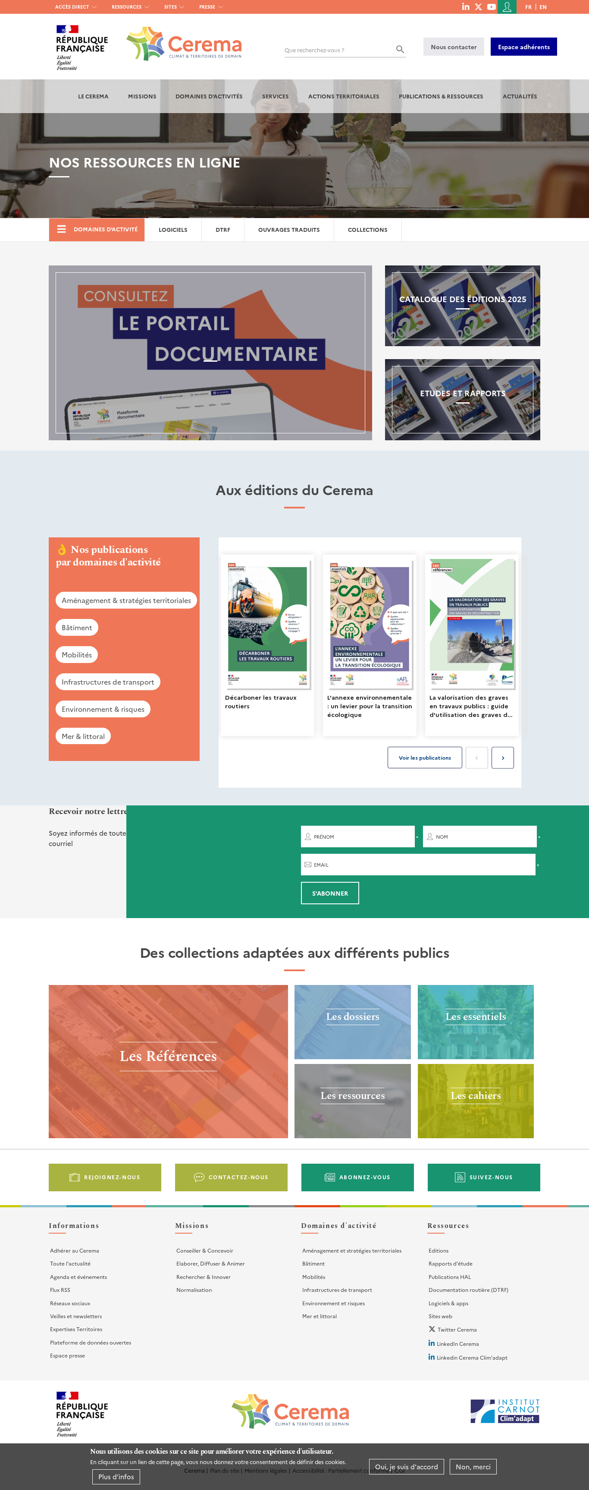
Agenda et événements (78, 1276)
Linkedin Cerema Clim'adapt (472, 1357)
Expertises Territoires (76, 1328)
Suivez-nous (492, 1177)
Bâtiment (77, 627)
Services (275, 96)
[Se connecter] (507, 7)
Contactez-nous (239, 1177)
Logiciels (173, 229)
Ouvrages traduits (289, 229)
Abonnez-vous (365, 1177)
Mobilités (77, 654)
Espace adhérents (524, 46)
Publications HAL (450, 1276)
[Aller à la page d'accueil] (179, 37)
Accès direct (72, 6)
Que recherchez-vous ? (315, 50)
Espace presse (67, 1355)
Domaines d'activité (106, 229)
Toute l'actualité (70, 1263)
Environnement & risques (103, 708)
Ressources (126, 6)
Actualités (520, 96)
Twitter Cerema (457, 1329)
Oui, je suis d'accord (406, 1466)
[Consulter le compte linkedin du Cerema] (465, 6)
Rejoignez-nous (112, 1177)
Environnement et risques (333, 1303)
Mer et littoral (319, 1316)
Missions (142, 96)
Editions (438, 1250)
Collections (368, 229)
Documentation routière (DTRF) (468, 1289)
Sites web (440, 1316)
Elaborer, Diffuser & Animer (210, 1263)
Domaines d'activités (209, 96)
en (543, 6)
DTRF (223, 229)
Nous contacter (454, 46)
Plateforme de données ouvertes (90, 1342)
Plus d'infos (116, 1476)
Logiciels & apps (448, 1303)
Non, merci (473, 1466)
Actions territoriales (343, 96)
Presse (207, 6)
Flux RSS (60, 1289)
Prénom (324, 837)
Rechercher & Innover (203, 1276)
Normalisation (194, 1289)
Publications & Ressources (441, 96)
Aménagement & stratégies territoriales (126, 600)
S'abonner (330, 893)
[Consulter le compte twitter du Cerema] (478, 6)
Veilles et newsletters (76, 1316)
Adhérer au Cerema (74, 1250)
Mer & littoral (83, 736)
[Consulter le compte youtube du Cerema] (491, 6)
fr (528, 6)
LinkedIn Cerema (458, 1343)
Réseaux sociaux (70, 1303)
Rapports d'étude (451, 1263)
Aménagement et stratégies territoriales (351, 1250)
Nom (442, 837)
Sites (170, 6)
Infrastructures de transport (108, 681)
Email (321, 865)
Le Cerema (93, 96)
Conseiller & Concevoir (204, 1250)
